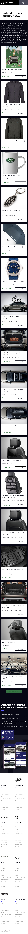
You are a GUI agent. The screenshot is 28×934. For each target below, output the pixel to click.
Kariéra (2, 930)
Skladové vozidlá (5, 794)
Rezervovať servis (5, 800)
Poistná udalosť (4, 802)
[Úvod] (4, 780)
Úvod (2, 789)
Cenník (2, 831)
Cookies (9, 930)
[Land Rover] (23, 3)
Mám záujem (20, 76)
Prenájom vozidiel (5, 807)
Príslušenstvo (4, 805)
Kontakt (3, 809)
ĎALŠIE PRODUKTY (14, 691)
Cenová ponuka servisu (6, 798)
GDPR (6, 930)
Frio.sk (12, 931)
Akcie (2, 796)
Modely (2, 791)
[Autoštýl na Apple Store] (14, 732)
